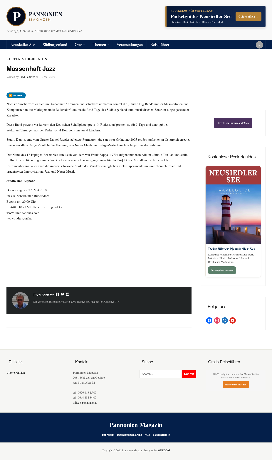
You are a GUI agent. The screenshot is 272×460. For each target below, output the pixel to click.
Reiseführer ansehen (235, 384)
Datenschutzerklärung (129, 435)
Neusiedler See (22, 44)
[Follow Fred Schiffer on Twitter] (62, 295)
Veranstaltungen (130, 44)
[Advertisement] (99, 254)
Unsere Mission (15, 372)
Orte (78, 44)
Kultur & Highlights (26, 59)
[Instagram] (68, 295)
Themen (99, 44)
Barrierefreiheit (161, 435)
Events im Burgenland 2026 (233, 123)
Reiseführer (159, 44)
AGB (147, 435)
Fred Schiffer (27, 77)
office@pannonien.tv (85, 402)
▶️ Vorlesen (16, 95)
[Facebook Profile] (57, 295)
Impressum (108, 435)
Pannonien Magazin (136, 424)
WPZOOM (164, 450)
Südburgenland (55, 44)
